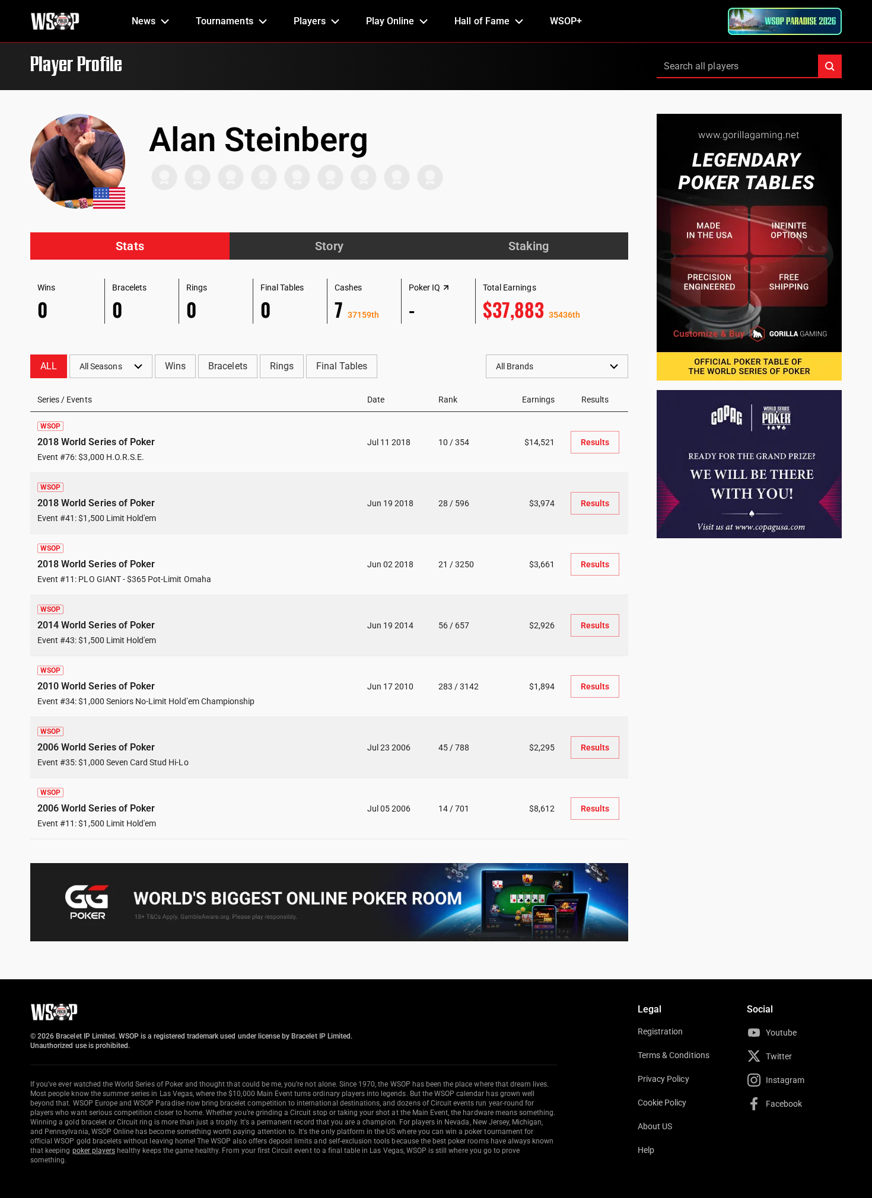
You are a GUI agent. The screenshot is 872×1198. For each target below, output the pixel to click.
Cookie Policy (662, 1102)
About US (655, 1126)
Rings (282, 366)
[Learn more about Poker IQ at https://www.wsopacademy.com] (446, 287)
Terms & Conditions (673, 1055)
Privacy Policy (663, 1079)
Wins (175, 366)
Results (595, 442)
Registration (660, 1031)
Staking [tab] (528, 246)
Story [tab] (329, 246)
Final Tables (341, 366)
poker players (94, 1150)
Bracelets (227, 366)
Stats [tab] (130, 246)
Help (646, 1150)
